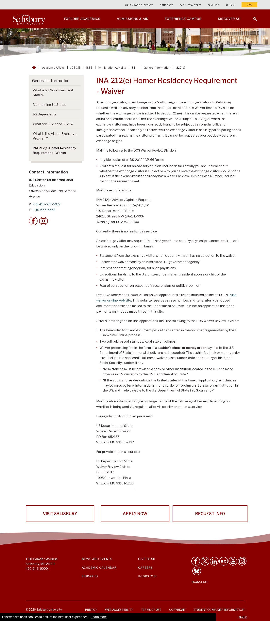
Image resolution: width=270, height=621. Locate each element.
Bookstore (148, 576)
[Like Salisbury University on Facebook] (195, 561)
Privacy (91, 609)
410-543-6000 (37, 568)
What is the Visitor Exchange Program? (54, 136)
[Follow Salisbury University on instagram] (242, 561)
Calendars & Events (139, 5)
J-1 (133, 67)
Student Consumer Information (219, 609)
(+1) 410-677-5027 (47, 204)
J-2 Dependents (45, 114)
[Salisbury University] (28, 18)
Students (167, 5)
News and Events (97, 559)
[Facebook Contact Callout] (33, 221)
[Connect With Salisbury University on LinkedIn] (214, 561)
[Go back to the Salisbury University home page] (33, 67)
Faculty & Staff (190, 5)
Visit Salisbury (60, 513)
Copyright (177, 609)
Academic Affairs (53, 67)
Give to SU (146, 559)
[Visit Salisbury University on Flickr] (223, 561)
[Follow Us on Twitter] (205, 561)
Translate (199, 582)
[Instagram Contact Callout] (43, 221)
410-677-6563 (44, 210)
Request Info (210, 513)
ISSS (89, 67)
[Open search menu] (252, 16)
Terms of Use (151, 609)
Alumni (230, 5)
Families (213, 5)
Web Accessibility (119, 609)
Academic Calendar (99, 567)
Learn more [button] (99, 617)
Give (249, 5)
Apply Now (135, 513)
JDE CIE (75, 67)
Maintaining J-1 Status (49, 105)
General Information (157, 67)
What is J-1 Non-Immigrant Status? (53, 92)
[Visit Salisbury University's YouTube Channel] (232, 561)
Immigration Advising (112, 67)
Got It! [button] (243, 617)
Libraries (90, 576)
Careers (145, 567)
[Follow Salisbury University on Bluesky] (196, 571)
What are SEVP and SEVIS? (53, 124)
